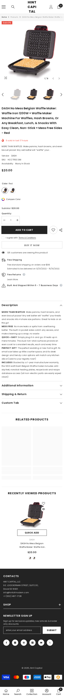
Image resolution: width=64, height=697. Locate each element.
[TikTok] (32, 643)
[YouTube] (41, 643)
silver (34, 558)
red (30, 558)
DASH (14, 155)
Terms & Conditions (27, 238)
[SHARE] (59, 230)
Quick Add (32, 532)
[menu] (4, 7)
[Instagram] (15, 643)
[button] (53, 78)
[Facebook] (6, 643)
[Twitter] (50, 643)
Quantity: (7, 213)
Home (4, 17)
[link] (16, 472)
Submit (52, 630)
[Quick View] (43, 509)
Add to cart (24, 230)
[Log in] (51, 7)
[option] (32, 51)
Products (14, 17)
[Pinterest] (24, 643)
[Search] (13, 7)
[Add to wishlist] (53, 230)
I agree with (12, 237)
